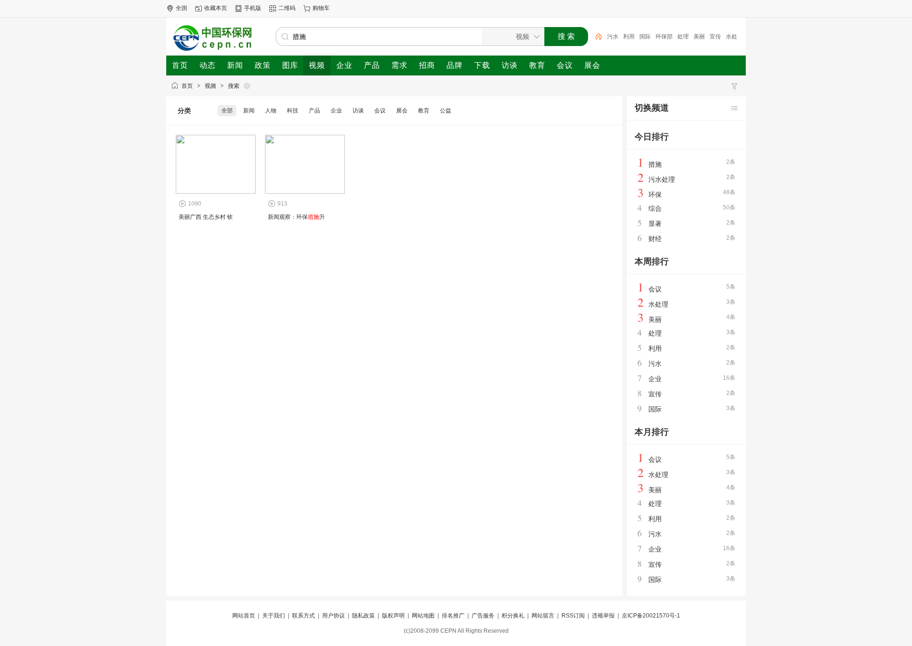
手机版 (252, 8)
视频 (210, 86)
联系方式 (303, 615)
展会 (402, 110)
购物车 (321, 8)
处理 (683, 36)
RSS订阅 (573, 615)
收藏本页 (215, 8)
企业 (336, 110)
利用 (629, 36)
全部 (227, 110)
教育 (423, 110)
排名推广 (453, 615)
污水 (612, 36)
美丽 (699, 36)
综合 (655, 208)
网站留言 (543, 615)
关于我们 (273, 615)
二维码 (286, 8)
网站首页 (243, 615)
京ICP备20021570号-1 (651, 615)
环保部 (664, 36)
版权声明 (393, 615)
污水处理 (661, 179)
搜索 (233, 86)
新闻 (249, 110)
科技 (292, 110)
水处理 (658, 304)
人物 (270, 110)
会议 (380, 110)
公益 (445, 110)
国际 (645, 36)
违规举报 (603, 615)
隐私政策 (363, 615)
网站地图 (423, 615)
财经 (655, 239)
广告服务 (483, 615)
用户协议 (333, 615)
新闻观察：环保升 (296, 217)
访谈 (358, 110)
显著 (655, 223)
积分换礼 (513, 615)
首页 (187, 86)
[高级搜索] (595, 36)
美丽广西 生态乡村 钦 (206, 217)
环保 (655, 194)
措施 (655, 164)
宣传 (715, 36)
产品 (314, 110)
